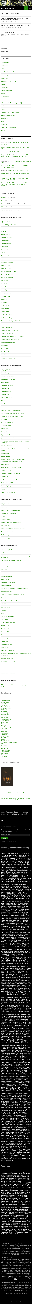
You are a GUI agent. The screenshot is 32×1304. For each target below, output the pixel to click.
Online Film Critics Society (8, 622)
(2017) (10, 1039)
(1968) (17, 855)
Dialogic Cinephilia (6, 585)
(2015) (17, 1022)
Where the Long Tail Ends (8, 492)
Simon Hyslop (4, 722)
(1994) (13, 977)
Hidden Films (4, 428)
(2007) (20, 1041)
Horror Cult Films (5, 265)
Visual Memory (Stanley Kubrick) (9, 538)
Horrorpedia (4, 431)
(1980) (18, 866)
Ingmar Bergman (5, 519)
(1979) (15, 1059)
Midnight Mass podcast (7, 277)
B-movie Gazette (5, 234)
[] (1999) (8, 872)
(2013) (8, 920)
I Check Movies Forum (7, 604)
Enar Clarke (4, 705)
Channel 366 (4, 87)
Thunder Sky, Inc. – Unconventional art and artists (14, 638)
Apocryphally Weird (6, 75)
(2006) (22, 895)
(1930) (15, 1011)
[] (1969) (11, 917)
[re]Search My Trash (6, 222)
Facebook (3, 204)
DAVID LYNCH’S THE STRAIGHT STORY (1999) (15, 25)
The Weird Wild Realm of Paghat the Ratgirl (12, 336)
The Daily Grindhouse (7, 314)
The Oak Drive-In (5, 324)
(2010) (11, 887)
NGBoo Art (4, 299)
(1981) (7, 1025)
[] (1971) (11, 1143)
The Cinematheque (6, 470)
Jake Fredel (4, 716)
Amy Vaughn (4, 753)
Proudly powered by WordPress (16, 1302)
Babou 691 (4, 570)
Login (2, 820)
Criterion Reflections (6, 397)
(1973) (12, 972)
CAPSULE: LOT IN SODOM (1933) (18, 170)
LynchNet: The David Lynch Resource (11, 522)
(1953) (12, 968)
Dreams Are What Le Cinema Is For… (11, 410)
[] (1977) (19, 986)
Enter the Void (4, 252)
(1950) (6, 1055)
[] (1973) (16, 1004)
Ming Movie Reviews (6, 445)
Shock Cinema (5, 308)
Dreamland (4, 507)
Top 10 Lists (4, 124)
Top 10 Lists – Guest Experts (8, 127)
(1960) (15, 1118)
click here (10, 1276)
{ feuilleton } (4, 553)
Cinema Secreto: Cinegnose (8, 673)
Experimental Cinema (6, 256)
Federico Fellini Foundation (8, 513)
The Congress (17, 1184)
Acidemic (3, 231)
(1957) (17, 1096)
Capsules (3, 84)
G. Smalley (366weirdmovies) (9, 742)
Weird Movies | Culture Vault (8, 358)
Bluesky (3, 197)
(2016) (13, 974)
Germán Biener (5, 702)
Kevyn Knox (4, 728)
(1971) (8, 971)
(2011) (16, 1002)
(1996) (20, 912)
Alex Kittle (3, 563)
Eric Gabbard (4, 717)
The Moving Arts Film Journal (9, 479)
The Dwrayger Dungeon (7, 317)
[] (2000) (7, 1230)
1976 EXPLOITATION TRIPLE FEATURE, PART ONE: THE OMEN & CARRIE (15, 19)
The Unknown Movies (7, 333)
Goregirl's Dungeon (6, 425)
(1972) (17, 889)
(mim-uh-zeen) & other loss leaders (10, 549)
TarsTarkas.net (5, 311)
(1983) (19, 957)
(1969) (13, 880)
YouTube (3, 210)
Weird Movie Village (6, 355)
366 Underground (5, 68)
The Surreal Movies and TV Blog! (10, 330)
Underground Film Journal (8, 342)
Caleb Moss (4, 734)
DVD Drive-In (4, 249)
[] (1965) (15, 952)
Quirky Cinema (5, 305)
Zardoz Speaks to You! (7, 658)
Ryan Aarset (4, 699)
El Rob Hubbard (5, 720)
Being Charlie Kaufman (7, 504)
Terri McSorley (5, 730)
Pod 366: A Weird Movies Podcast (10, 112)
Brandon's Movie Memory (8, 376)
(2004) (4, 853)
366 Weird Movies (7, 8)
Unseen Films (4, 345)
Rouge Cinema (5, 464)
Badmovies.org (5, 373)
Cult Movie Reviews (6, 243)
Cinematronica (5, 394)
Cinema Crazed (5, 388)
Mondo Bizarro (5, 287)
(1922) (5, 1050)
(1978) (12, 1193)
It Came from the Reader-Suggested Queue (13, 103)
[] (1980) (22, 1179)
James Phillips (5, 736)
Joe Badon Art (23, 1293)
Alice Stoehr (4, 745)
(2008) (13, 897)
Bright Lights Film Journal (8, 379)
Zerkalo (7, 1206)
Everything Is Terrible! (7, 591)
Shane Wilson (4, 754)
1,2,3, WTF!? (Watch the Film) (9, 225)
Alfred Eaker (11, 21)
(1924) (25, 1019)
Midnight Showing (5, 283)
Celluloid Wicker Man (6, 579)
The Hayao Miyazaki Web (8, 535)
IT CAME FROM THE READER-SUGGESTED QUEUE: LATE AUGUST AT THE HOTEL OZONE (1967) (14, 156)
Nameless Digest (5, 607)
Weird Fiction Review (6, 644)
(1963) (22, 853)
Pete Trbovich (4, 748)
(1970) (5, 901)
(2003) (15, 915)
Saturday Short (5, 118)
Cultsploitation (4, 246)
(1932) (5, 965)
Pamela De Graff (5, 706)
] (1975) (11, 1206)
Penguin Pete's (5, 625)
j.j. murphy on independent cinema (10, 438)
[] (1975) (17, 875)
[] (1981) (16, 1207)
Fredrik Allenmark (5, 700)
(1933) (7, 1160)
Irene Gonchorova (6, 719)
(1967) (16, 883)
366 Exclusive (4, 65)
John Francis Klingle (6, 727)
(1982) (21, 963)
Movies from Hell (5, 296)
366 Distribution (5, 62)
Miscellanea (4, 109)
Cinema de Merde (6, 391)
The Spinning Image (6, 486)
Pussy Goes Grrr (5, 628)
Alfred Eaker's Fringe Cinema (9, 72)
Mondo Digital (4, 290)
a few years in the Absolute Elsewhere (11, 560)
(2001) (14, 867)
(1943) (14, 1033)
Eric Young (4, 756)
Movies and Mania (6, 293)
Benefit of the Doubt (6, 576)
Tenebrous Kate (5, 632)
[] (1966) (21, 918)
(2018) (15, 1028)
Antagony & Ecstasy (6, 370)
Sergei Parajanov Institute (8, 531)
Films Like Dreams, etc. (7, 422)
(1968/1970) (19, 1058)
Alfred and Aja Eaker (6, 713)
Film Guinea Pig (5, 419)
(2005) (22, 1121)
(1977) (13, 853)
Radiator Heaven (5, 456)
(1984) (5, 1072)
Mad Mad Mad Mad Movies (8, 271)
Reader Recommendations (8, 115)
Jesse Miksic (4, 733)
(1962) (21, 900)
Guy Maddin (4, 516)
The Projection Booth (6, 327)
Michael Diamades (6, 708)
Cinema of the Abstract (7, 237)
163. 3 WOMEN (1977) (7, 32)
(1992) (9, 900)
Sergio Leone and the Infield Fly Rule (11, 467)
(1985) (6, 861)
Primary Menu (30, 8)
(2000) (22, 1027)
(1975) (19, 894)
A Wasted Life (4, 228)
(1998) (10, 921)
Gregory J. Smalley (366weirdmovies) (19, 34)
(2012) (22, 887)
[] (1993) (16, 1068)
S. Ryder (3, 739)
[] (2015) (15, 1173)
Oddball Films (4, 619)
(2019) (12, 1204)
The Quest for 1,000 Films (8, 483)
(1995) (14, 923)
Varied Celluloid (5, 348)
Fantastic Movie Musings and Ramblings (12, 416)
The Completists (5, 635)
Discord (3, 200)
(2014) (22, 929)
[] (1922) (13, 976)
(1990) (14, 863)
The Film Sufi (4, 476)
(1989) (14, 914)
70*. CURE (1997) (14, 151)
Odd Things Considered (7, 616)
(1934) (16, 886)
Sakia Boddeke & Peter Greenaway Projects (13, 528)
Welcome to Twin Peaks (7, 650)
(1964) (11, 937)
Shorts (2, 121)
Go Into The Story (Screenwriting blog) (11, 601)
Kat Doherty (4, 710)
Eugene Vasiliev (5, 751)
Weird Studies (4, 647)
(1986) (17, 892)
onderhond (4, 302)
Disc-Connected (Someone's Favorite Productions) (14, 588)
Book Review (4, 78)
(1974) (12, 960)
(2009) (19, 861)
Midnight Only (4, 280)
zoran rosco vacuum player (8, 661)
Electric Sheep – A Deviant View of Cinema (12, 413)
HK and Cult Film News (7, 262)
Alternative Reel (5, 566)
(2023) (11, 1178)
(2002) (15, 858)
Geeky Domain (5, 597)
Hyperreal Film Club (6, 435)
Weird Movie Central (6, 352)
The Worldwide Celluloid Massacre (10, 339)
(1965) (11, 1062)
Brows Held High (5, 382)
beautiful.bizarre (5, 573)
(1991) (16, 873)
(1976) (20, 1116)
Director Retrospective (7, 90)
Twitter (2, 207)
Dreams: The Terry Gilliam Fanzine (10, 510)
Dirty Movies (4, 404)
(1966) (18, 864)
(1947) (18, 1186)
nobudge (3, 610)
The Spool (3, 489)
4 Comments (17, 21)
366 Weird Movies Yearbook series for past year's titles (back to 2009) (16, 799)
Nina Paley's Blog (5, 525)
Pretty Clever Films (6, 453)
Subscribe (4, 838)
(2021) (23, 1204)
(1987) (6, 889)
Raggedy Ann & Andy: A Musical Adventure (12, 1215)
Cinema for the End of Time (8, 582)
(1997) (7, 898)
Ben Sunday (4, 747)
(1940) (5, 955)
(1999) (13, 881)
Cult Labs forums (5, 240)
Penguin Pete (4, 173)
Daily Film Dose (5, 400)
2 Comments (18, 27)
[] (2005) (20, 1025)
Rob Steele (4, 744)
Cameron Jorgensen (6, 723)
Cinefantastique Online (7, 385)
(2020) (18, 1198)
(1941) (17, 979)
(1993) (24, 870)
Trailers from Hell (5, 641)
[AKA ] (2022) (14, 1172)
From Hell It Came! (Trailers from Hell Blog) (12, 594)
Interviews (3, 99)
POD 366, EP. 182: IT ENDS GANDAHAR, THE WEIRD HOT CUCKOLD (16, 184)
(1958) (5, 1141)
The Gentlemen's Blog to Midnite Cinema (12, 321)
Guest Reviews (5, 96)
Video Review (4, 130)
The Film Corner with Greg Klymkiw (10, 473)
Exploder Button (5, 259)
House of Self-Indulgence (8, 268)
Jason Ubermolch (5, 750)
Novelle (3, 613)
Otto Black (3, 703)
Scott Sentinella (5, 740)
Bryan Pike (4, 737)
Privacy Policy (4, 1302)
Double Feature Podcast (7, 407)
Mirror (2, 1206)
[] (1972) (21, 1099)
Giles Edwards (5, 714)
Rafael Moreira (5, 731)
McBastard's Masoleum (7, 274)
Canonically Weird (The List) (8, 81)
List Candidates (5, 106)
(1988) (11, 1140)
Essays (3, 93)
